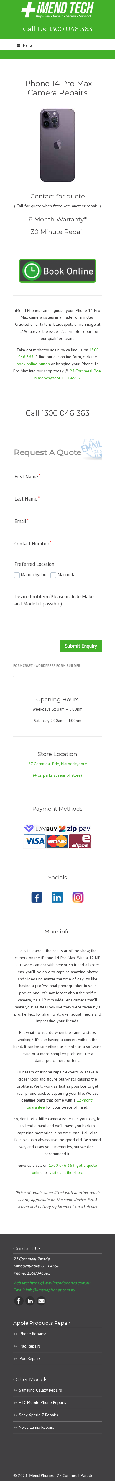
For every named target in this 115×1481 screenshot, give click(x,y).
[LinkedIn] (30, 1304)
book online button (33, 363)
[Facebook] (19, 1304)
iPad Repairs (30, 1346)
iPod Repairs (30, 1358)
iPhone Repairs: (32, 1333)
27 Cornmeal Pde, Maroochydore (57, 763)
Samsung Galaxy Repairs (40, 1390)
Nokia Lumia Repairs (36, 1427)
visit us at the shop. (66, 1172)
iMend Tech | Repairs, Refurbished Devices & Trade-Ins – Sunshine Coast (57, 10)
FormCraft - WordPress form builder (46, 666)
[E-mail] (41, 1304)
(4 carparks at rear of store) (57, 775)
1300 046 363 (62, 1165)
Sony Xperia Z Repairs (38, 1415)
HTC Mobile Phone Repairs (42, 1402)
